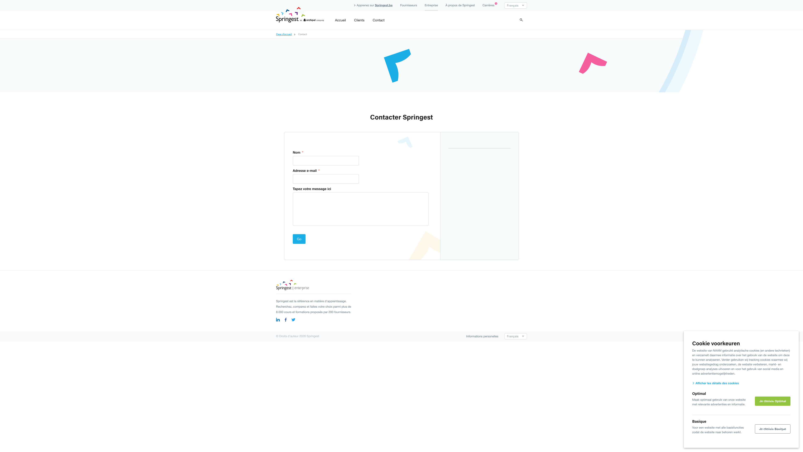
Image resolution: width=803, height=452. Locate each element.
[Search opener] (521, 20)
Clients (359, 20)
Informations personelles (482, 336)
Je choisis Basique (772, 429)
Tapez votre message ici (312, 189)
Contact (379, 20)
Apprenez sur (374, 5)
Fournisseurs (408, 5)
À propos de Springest (460, 5)
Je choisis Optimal (773, 401)
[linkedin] (278, 320)
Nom (298, 152)
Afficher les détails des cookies (717, 383)
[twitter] (293, 320)
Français (512, 5)
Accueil (340, 20)
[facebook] (286, 320)
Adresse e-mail (306, 171)
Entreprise (431, 5)
